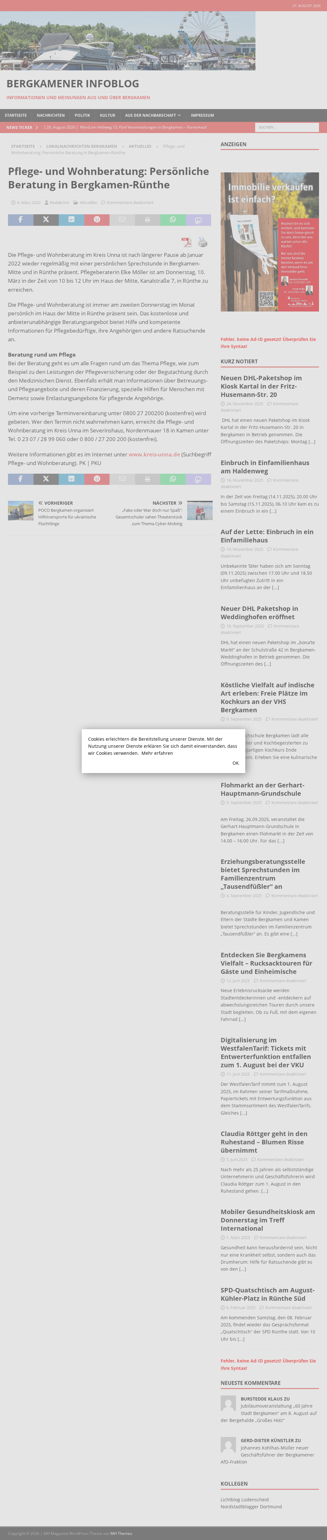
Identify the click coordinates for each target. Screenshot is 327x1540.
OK (235, 763)
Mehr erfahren (157, 753)
